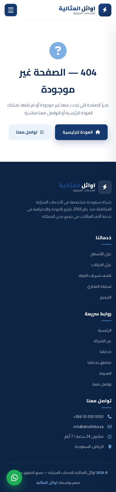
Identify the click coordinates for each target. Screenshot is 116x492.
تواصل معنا (26, 132)
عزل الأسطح (100, 254)
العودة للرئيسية (78, 132)
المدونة (105, 373)
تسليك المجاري (99, 286)
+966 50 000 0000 (88, 417)
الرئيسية (104, 330)
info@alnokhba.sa (88, 427)
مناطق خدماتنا (99, 362)
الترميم (105, 297)
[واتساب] (14, 477)
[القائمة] (11, 10)
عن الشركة (102, 341)
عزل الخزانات (101, 265)
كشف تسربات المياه (95, 275)
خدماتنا (105, 351)
